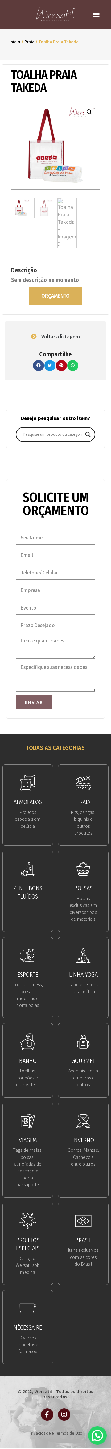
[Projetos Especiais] (28, 1221)
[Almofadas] (28, 783)
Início (14, 42)
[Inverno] (83, 1121)
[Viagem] (28, 1121)
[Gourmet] (83, 1042)
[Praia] (83, 783)
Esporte (27, 974)
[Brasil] (83, 1221)
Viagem (28, 1140)
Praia (29, 42)
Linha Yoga (83, 974)
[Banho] (28, 1042)
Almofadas (28, 802)
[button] (96, 14)
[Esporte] (28, 955)
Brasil (83, 1240)
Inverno (83, 1140)
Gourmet (83, 1060)
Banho (28, 1060)
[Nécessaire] (28, 1308)
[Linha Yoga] (83, 955)
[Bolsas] (83, 869)
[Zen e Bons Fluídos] (28, 869)
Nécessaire (28, 1327)
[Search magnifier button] (88, 434)
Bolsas (83, 888)
